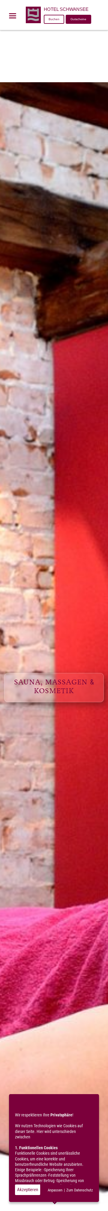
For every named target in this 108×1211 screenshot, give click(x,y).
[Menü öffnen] (12, 15)
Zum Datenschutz (79, 1190)
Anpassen (55, 1190)
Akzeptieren (27, 1189)
